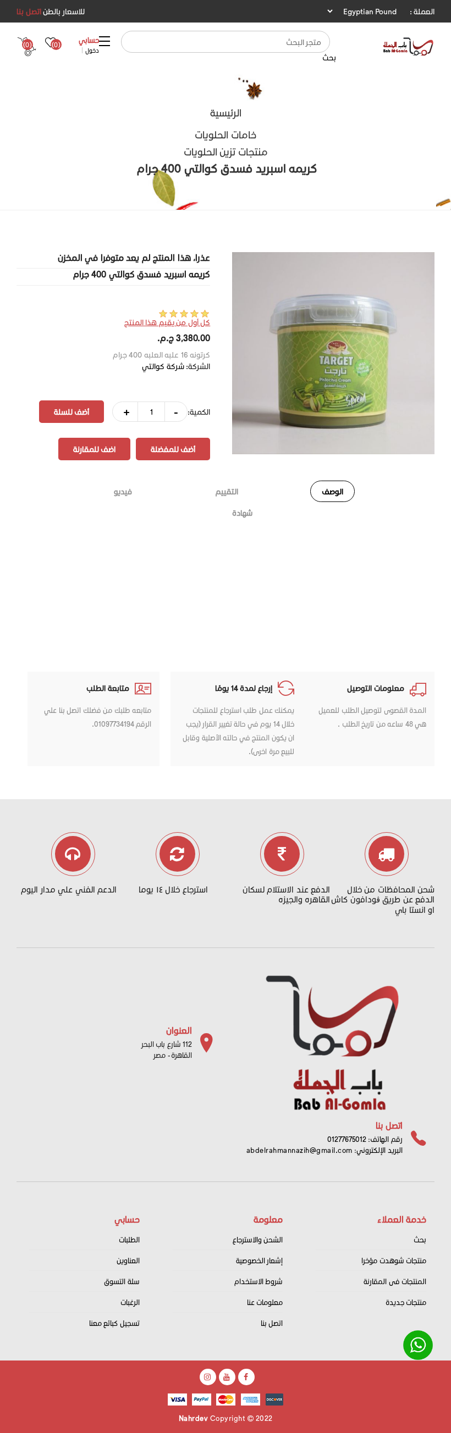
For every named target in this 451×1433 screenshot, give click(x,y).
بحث (329, 57)
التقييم (227, 491)
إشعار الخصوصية (259, 1260)
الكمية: (199, 411)
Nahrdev (193, 1418)
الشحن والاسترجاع (258, 1239)
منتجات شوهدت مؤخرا (393, 1260)
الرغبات (130, 1302)
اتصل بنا (28, 11)
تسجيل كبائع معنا (114, 1323)
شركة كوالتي (163, 366)
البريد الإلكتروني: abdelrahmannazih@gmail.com (324, 1150)
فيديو (123, 491)
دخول (92, 50)
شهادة (242, 512)
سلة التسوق (122, 1281)
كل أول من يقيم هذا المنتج (167, 322)
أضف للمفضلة (173, 449)
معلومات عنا (265, 1302)
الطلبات (129, 1239)
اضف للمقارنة (94, 449)
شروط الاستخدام (258, 1281)
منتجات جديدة (406, 1302)
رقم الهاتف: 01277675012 (365, 1139)
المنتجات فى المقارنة (395, 1281)
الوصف (332, 491)
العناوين (128, 1260)
